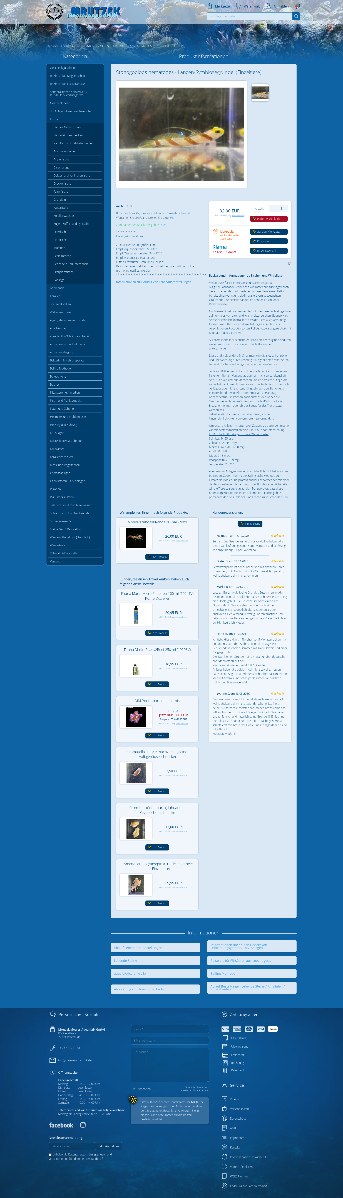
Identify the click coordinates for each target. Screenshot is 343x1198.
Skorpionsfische (64, 272)
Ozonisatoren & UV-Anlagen (67, 481)
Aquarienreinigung (61, 352)
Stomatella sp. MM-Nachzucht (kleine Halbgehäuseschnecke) (157, 754)
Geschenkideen (60, 103)
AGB (233, 1128)
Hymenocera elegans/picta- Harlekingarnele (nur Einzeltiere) (157, 866)
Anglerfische (61, 159)
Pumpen (55, 489)
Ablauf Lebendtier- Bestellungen (138, 948)
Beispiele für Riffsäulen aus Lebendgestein (242, 960)
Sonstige (59, 280)
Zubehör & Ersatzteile (63, 553)
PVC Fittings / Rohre (62, 497)
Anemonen (57, 288)
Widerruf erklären (241, 1167)
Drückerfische (62, 183)
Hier (173, 218)
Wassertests (57, 545)
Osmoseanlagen (60, 473)
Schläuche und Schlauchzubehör (70, 513)
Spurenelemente (60, 521)
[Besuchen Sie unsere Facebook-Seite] (61, 1126)
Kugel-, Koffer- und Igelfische (72, 224)
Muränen (59, 248)
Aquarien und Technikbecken (68, 344)
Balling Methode (60, 368)
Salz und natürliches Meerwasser (71, 505)
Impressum (237, 1138)
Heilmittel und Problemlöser (68, 417)
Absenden (144, 1089)
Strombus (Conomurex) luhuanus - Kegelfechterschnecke (157, 810)
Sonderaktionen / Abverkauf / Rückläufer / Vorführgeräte (68, 93)
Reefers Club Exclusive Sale (67, 84)
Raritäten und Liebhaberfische (73, 143)
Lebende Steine (125, 960)
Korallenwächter (64, 216)
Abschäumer (58, 328)
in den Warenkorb (268, 219)
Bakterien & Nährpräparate (67, 360)
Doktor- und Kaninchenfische (72, 175)
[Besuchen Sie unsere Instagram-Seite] (80, 1126)
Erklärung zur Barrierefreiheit (248, 1186)
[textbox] (250, 16)
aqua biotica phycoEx (130, 973)
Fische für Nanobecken (68, 135)
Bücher (54, 384)
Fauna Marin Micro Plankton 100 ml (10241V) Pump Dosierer (157, 596)
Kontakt (235, 1147)
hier (163, 225)
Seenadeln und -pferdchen (71, 264)
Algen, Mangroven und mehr (68, 320)
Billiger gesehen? (266, 250)
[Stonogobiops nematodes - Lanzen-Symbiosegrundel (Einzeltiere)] (181, 134)
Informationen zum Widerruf (248, 1157)
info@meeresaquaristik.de (75, 1060)
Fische (54, 119)
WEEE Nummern (240, 1176)
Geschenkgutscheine (63, 68)
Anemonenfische (64, 151)
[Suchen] (296, 16)
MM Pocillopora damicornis (157, 700)
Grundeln (60, 200)
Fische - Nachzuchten (67, 127)
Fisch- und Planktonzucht (65, 401)
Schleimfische (62, 256)
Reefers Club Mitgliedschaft (67, 76)
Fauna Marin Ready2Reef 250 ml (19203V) (157, 649)
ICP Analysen (58, 433)
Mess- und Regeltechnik (65, 465)
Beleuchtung (58, 376)
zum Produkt (159, 556)
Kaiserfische (61, 208)
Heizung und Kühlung (63, 425)
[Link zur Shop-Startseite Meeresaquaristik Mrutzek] (82, 10)
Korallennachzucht (61, 457)
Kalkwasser (57, 449)
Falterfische (61, 192)
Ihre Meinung (252, 523)
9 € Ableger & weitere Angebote (70, 111)
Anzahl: (259, 208)
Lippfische (60, 240)
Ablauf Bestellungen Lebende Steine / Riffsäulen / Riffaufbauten (247, 987)
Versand (55, 561)
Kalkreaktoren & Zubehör (66, 441)
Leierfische (60, 232)
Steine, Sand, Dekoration (65, 529)
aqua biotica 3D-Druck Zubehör (70, 336)
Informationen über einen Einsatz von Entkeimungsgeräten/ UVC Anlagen (238, 946)
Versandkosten (238, 215)
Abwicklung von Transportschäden (140, 989)
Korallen (55, 296)
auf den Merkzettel (269, 232)
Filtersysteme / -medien (65, 393)
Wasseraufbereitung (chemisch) (70, 537)
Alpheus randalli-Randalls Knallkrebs (157, 522)
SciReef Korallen (60, 304)
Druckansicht (264, 241)
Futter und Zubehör (62, 409)
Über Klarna (238, 1038)
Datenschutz (238, 1118)
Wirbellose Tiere (60, 312)
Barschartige (61, 167)
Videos (234, 1099)
